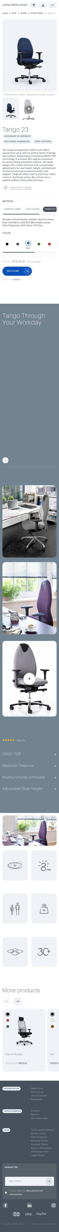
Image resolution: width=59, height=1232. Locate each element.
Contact (35, 1111)
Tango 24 (41, 410)
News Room (37, 1088)
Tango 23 (51, 13)
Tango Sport (13, 426)
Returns (35, 1115)
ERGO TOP (20, 381)
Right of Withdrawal (41, 1148)
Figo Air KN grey (13, 1054)
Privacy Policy (38, 1134)
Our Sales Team (39, 1118)
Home (5, 13)
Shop (14, 13)
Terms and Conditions (42, 1130)
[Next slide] (17, 1001)
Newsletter (37, 1099)
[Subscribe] (49, 1181)
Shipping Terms (39, 1141)
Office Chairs (37, 13)
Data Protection (39, 1137)
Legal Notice (38, 1155)
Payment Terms (39, 1144)
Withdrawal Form (40, 1152)
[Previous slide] (6, 1001)
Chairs (23, 13)
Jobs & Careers (39, 1096)
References (37, 1092)
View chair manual (21, 187)
